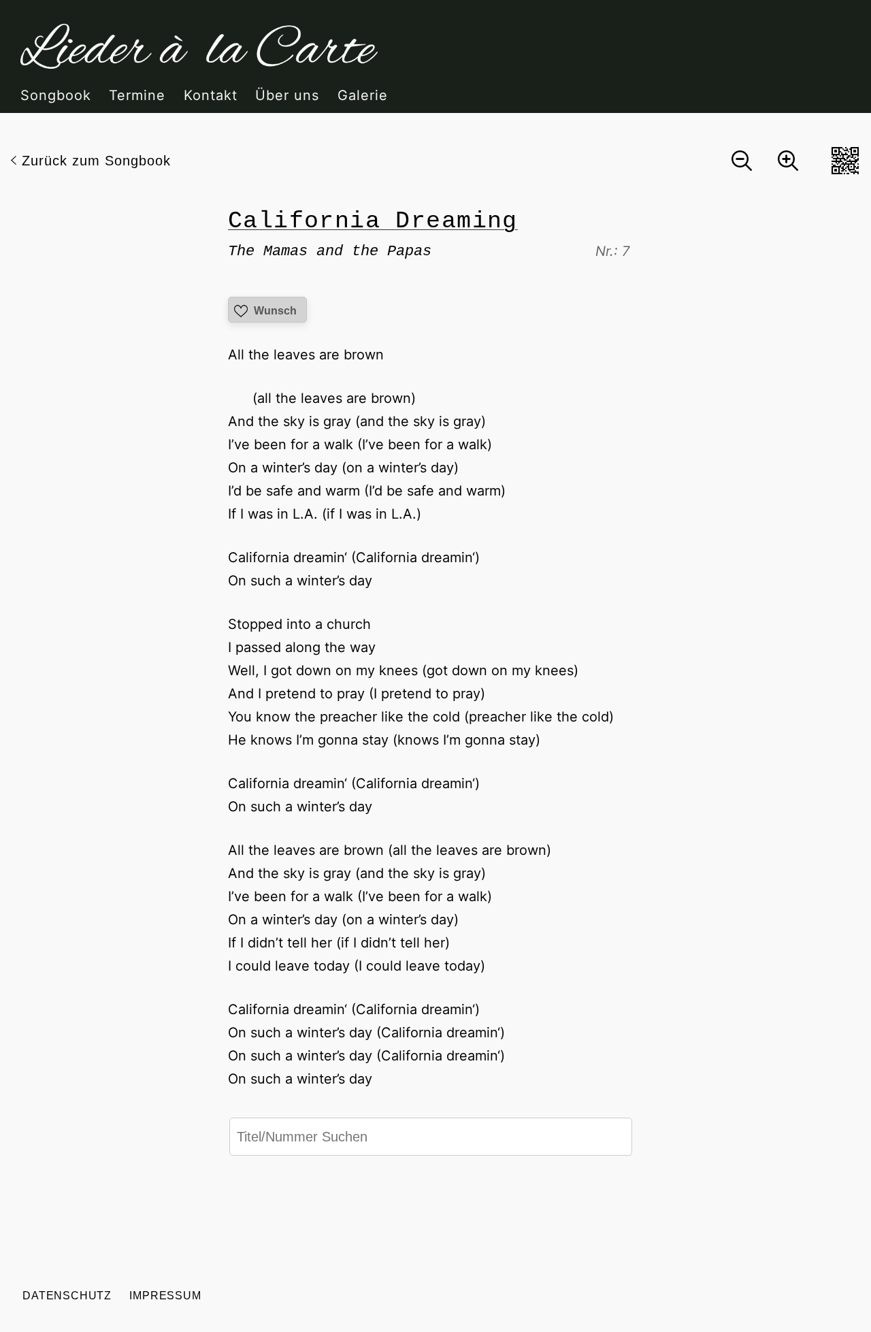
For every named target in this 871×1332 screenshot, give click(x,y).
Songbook (55, 95)
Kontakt (210, 95)
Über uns (287, 95)
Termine (137, 95)
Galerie (363, 95)
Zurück (96, 160)
